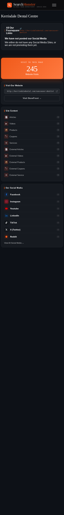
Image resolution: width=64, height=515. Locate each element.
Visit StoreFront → (32, 98)
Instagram (15, 201)
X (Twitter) (15, 230)
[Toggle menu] (54, 5)
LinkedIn (14, 216)
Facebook (15, 194)
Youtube (14, 209)
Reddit (13, 237)
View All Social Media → (14, 243)
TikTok (13, 223)
